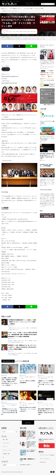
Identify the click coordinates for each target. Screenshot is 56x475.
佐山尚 (17, 31)
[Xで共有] (19, 46)
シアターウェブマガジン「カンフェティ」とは (29, 3)
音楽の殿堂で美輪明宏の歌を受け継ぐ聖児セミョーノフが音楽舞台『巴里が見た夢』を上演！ (46, 411)
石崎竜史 (31, 376)
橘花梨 (26, 376)
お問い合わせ (43, 462)
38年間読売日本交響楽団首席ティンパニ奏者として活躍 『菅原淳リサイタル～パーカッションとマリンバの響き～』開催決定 (22, 322)
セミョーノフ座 (44, 405)
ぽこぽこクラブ (42, 376)
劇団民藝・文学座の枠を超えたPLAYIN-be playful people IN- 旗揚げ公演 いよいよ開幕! (31, 444)
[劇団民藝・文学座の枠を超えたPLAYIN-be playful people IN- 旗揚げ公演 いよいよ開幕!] (23, 444)
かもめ (10, 31)
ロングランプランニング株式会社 (47, 455)
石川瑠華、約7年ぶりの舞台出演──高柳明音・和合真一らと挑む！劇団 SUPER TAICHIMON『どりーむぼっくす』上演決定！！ (9, 381)
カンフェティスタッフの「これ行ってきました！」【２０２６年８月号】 (47, 138)
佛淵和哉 (13, 405)
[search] (54, 4)
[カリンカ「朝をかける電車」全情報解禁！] (23, 452)
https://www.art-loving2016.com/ (10, 76)
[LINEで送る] (31, 46)
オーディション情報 (39, 8)
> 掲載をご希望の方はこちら (49, 104)
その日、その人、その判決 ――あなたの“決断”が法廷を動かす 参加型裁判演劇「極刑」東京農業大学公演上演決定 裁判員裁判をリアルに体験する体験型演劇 (23, 334)
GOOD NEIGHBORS (7, 403)
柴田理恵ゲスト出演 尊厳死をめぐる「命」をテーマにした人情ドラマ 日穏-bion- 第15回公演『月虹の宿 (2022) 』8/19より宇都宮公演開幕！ (22, 347)
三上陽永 (48, 376)
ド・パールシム (24, 403)
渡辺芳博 (42, 378)
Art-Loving (6, 31)
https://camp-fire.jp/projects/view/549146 (12, 119)
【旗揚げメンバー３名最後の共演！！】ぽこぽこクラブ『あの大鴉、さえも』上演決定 (46, 383)
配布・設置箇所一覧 (46, 94)
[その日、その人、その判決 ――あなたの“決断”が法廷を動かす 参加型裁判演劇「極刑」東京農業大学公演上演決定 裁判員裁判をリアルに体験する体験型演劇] (4, 335)
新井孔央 (30, 403)
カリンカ (23, 376)
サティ (39, 405)
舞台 (26, 405)
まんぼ (13, 31)
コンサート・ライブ (48, 403)
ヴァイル (41, 403)
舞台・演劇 (30, 31)
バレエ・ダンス (6, 443)
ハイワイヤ (8, 405)
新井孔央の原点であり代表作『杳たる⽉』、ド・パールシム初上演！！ (28, 409)
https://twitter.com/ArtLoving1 (9, 83)
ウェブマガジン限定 (28, 8)
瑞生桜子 (25, 31)
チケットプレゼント (46, 102)
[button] (3, 175)
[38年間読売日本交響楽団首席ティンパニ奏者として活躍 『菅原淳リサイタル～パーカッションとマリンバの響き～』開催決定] (4, 322)
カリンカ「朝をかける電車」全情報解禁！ (28, 381)
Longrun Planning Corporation (16, 472)
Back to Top (28, 422)
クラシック (5, 446)
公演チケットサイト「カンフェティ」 (11, 11)
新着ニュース (4, 8)
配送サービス (44, 98)
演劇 (46, 378)
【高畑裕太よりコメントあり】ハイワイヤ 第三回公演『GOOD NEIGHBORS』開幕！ (9, 411)
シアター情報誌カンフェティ (15, 8)
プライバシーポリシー (45, 458)
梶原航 (21, 31)
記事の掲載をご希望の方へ (25, 464)
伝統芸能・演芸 (6, 453)
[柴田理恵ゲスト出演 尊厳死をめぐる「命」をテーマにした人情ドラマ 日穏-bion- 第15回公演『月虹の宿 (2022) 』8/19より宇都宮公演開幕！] (4, 347)
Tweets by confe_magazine (46, 189)
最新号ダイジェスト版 (46, 90)
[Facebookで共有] (7, 46)
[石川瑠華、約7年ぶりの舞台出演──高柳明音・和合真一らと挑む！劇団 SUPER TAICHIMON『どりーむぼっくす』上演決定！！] (23, 434)
